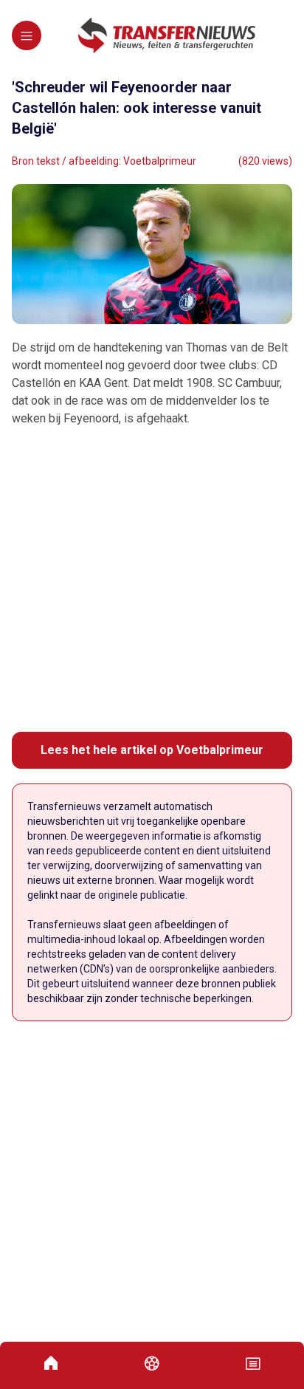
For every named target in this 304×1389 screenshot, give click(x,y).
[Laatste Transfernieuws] (166, 35)
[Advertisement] (152, 580)
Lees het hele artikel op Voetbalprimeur (152, 750)
